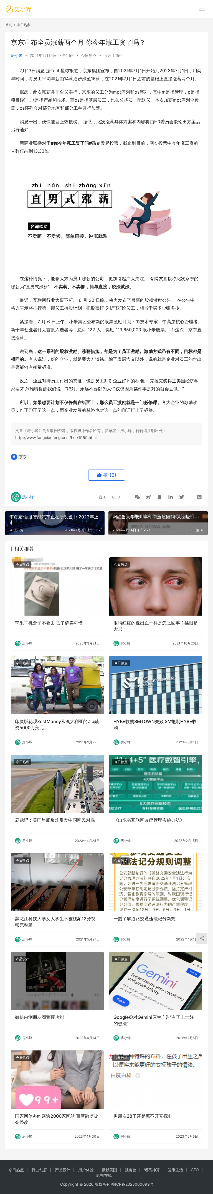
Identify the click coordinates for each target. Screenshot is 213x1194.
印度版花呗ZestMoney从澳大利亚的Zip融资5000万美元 (57, 724)
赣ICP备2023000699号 (132, 1184)
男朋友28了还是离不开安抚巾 (142, 1116)
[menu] (202, 9)
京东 (23, 456)
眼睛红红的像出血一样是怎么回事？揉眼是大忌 (155, 626)
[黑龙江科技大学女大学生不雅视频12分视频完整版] (57, 882)
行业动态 (39, 1169)
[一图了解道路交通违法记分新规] (155, 882)
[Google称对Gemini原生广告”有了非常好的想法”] (155, 981)
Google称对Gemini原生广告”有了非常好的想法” (153, 1020)
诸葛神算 (152, 1169)
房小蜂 (16, 55)
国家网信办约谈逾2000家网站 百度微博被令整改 (56, 1119)
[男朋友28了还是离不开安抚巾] (155, 1079)
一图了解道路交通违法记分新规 (144, 918)
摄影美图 (109, 1169)
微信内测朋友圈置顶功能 (39, 1017)
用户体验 (86, 1169)
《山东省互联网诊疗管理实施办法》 (148, 820)
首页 (8, 25)
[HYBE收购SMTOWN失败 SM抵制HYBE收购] (155, 685)
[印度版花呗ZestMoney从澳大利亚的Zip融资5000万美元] (57, 685)
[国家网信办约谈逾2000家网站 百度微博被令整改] (57, 1079)
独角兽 (130, 1169)
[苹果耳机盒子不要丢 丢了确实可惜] (57, 586)
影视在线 (104, 1175)
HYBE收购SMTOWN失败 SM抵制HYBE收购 (155, 724)
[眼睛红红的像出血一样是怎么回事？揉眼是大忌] (155, 586)
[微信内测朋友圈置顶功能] (57, 981)
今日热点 (89, 55)
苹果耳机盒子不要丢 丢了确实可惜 (49, 623)
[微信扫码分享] (137, 497)
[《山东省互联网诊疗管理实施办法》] (155, 784)
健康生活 (175, 1169)
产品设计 (22, 959)
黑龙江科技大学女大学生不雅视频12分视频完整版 (55, 921)
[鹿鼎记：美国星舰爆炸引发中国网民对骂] (57, 784)
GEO (195, 1169)
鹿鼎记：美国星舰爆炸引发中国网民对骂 (55, 820)
